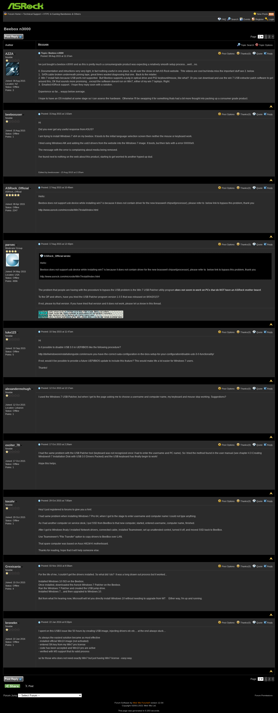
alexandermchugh (18, 389)
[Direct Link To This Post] (39, 53)
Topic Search (247, 45)
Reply (270, 53)
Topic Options (265, 45)
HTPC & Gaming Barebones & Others (62, 14)
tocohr (10, 501)
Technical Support (32, 14)
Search (234, 19)
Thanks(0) (245, 53)
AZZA (9, 53)
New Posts (262, 14)
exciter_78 (13, 445)
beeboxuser (14, 114)
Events (246, 19)
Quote (259, 53)
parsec (10, 244)
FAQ (224, 19)
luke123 (11, 332)
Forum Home (14, 14)
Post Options (228, 53)
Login (271, 19)
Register (259, 19)
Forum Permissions (264, 695)
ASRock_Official (17, 188)
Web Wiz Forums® (141, 703)
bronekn (11, 622)
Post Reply (11, 36)
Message (43, 44)
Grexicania (13, 566)
